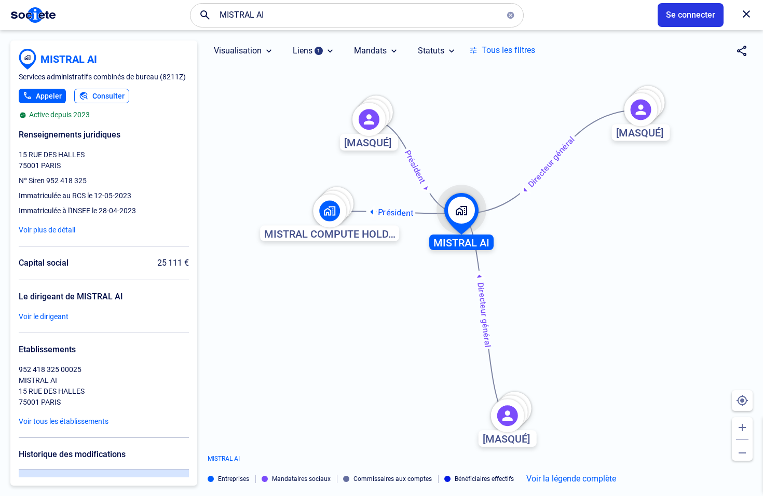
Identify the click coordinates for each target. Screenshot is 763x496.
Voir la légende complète (571, 479)
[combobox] (357, 15)
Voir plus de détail (47, 230)
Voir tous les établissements (63, 421)
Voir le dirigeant (44, 316)
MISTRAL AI (68, 59)
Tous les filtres (508, 50)
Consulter (108, 96)
